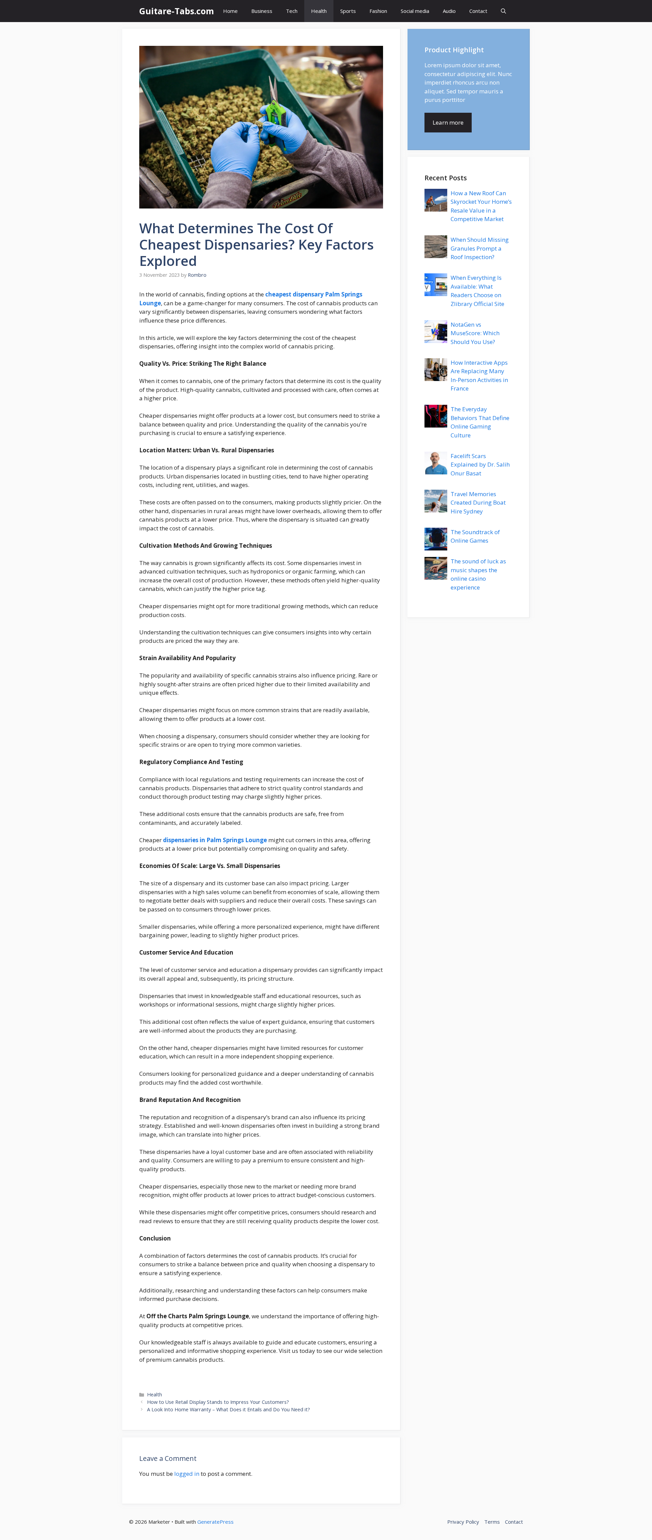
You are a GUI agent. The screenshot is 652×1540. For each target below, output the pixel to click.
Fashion (378, 10)
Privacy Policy (463, 1521)
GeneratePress (215, 1521)
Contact (478, 10)
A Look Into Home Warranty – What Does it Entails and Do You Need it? (228, 1409)
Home (230, 10)
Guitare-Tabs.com (176, 11)
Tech (291, 10)
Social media (415, 10)
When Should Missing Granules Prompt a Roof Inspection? (480, 248)
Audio (449, 10)
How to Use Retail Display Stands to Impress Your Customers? (218, 1402)
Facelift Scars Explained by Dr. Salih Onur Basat (480, 464)
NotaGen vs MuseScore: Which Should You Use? (475, 333)
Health (319, 10)
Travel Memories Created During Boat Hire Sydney (478, 502)
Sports (348, 10)
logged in (186, 1474)
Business (261, 10)
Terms (492, 1521)
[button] (503, 11)
